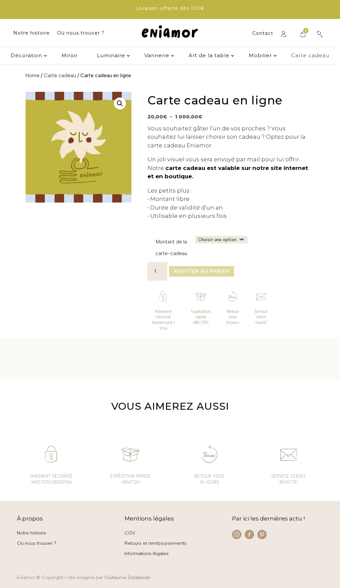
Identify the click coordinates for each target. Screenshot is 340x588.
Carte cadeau (310, 56)
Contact (262, 33)
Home (33, 75)
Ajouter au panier (201, 271)
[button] (120, 103)
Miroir (69, 56)
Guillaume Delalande (127, 577)
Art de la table (209, 56)
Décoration (26, 56)
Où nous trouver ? (81, 33)
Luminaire (111, 56)
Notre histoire (31, 33)
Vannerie (156, 56)
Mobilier (260, 56)
